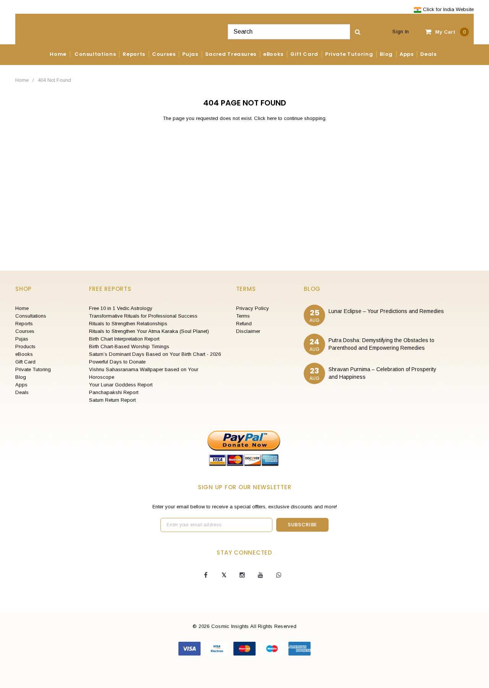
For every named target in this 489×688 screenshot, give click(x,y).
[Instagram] (242, 575)
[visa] (190, 648)
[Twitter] (224, 575)
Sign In (400, 31)
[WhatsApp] (279, 575)
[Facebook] (205, 575)
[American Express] (299, 648)
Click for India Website (447, 9)
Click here (266, 118)
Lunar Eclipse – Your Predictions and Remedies (386, 311)
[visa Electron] (218, 648)
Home (22, 80)
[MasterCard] (245, 648)
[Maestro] (273, 648)
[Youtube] (260, 575)
